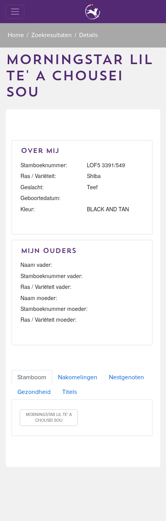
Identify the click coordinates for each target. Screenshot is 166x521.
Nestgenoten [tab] (126, 377)
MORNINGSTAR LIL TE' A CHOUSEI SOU (49, 417)
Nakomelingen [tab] (77, 377)
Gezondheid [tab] (34, 392)
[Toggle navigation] (14, 11)
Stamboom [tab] (31, 377)
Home (16, 35)
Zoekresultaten (51, 35)
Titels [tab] (69, 392)
